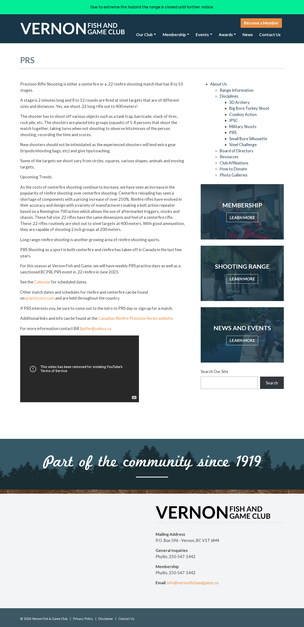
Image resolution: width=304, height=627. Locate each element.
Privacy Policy (83, 619)
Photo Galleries (233, 174)
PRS (233, 132)
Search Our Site (214, 371)
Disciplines (229, 96)
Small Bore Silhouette (248, 138)
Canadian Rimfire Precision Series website (135, 318)
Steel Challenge (243, 144)
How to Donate (233, 168)
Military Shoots (242, 126)
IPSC (233, 120)
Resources (229, 156)
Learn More (242, 217)
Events (202, 34)
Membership (174, 34)
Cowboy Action (243, 114)
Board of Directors (236, 150)
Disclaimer (105, 619)
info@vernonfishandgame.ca (192, 582)
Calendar (42, 281)
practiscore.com (39, 298)
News (247, 34)
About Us (218, 83)
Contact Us (269, 34)
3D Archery (239, 102)
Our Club (144, 34)
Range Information (236, 90)
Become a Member (261, 22)
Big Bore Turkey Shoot (249, 108)
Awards (226, 34)
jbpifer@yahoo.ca (95, 328)
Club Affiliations (234, 162)
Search (272, 382)
